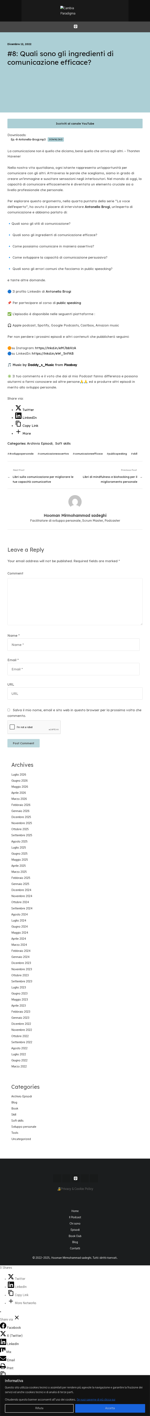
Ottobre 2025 (20, 829)
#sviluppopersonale (21, 453)
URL (10, 684)
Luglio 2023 (18, 987)
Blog (14, 1102)
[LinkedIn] (11, 1287)
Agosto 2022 (19, 1048)
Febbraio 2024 (20, 950)
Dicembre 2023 (21, 963)
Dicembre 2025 (21, 817)
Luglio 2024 (18, 920)
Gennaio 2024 (20, 957)
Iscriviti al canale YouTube (75, 123)
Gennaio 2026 (20, 811)
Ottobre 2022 (20, 1036)
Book (14, 1108)
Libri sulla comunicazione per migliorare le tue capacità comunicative (43, 479)
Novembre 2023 (21, 969)
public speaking (69, 303)
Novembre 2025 (21, 823)
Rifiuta (39, 1408)
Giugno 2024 (19, 926)
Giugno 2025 (19, 853)
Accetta (110, 1408)
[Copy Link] (11, 1295)
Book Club (75, 1236)
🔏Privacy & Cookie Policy (75, 1189)
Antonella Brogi (58, 291)
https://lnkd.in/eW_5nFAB (53, 353)
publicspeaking (118, 453)
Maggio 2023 (19, 999)
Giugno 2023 (19, 993)
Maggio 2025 (19, 859)
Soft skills (63, 443)
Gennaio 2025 (20, 884)
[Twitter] (11, 1279)
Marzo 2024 (19, 944)
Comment (15, 573)
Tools (14, 1132)
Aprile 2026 (18, 792)
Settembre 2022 (21, 1042)
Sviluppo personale (23, 1126)
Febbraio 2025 (20, 878)
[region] (75, 1395)
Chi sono (75, 1223)
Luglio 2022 (18, 1054)
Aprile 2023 (18, 1005)
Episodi (75, 1230)
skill (135, 453)
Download (55, 139)
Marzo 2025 (19, 871)
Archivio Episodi (40, 443)
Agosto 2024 (19, 914)
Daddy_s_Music (41, 365)
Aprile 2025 (18, 865)
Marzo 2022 (19, 1066)
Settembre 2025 (21, 835)
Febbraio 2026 (20, 805)
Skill (13, 1114)
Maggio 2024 (19, 932)
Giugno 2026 (19, 780)
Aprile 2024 (18, 938)
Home (75, 1211)
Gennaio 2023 (20, 1017)
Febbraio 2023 (20, 1011)
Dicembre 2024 (21, 890)
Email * (13, 660)
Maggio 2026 (19, 786)
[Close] (146, 1378)
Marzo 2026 (19, 798)
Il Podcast (75, 1217)
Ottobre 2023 (20, 975)
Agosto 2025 (19, 841)
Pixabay (70, 365)
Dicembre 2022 (21, 1023)
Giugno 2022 (19, 1060)
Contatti (75, 1248)
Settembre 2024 (21, 908)
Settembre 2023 (21, 981)
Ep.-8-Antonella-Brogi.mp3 (28, 139)
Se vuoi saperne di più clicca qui (96, 1399)
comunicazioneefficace (89, 453)
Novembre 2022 (21, 1030)
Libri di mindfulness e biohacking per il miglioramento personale (110, 479)
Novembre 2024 (21, 896)
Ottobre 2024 (20, 902)
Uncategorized (21, 1139)
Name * (13, 635)
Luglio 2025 (18, 847)
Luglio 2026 (18, 774)
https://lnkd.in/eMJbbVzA (55, 348)
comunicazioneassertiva (54, 453)
